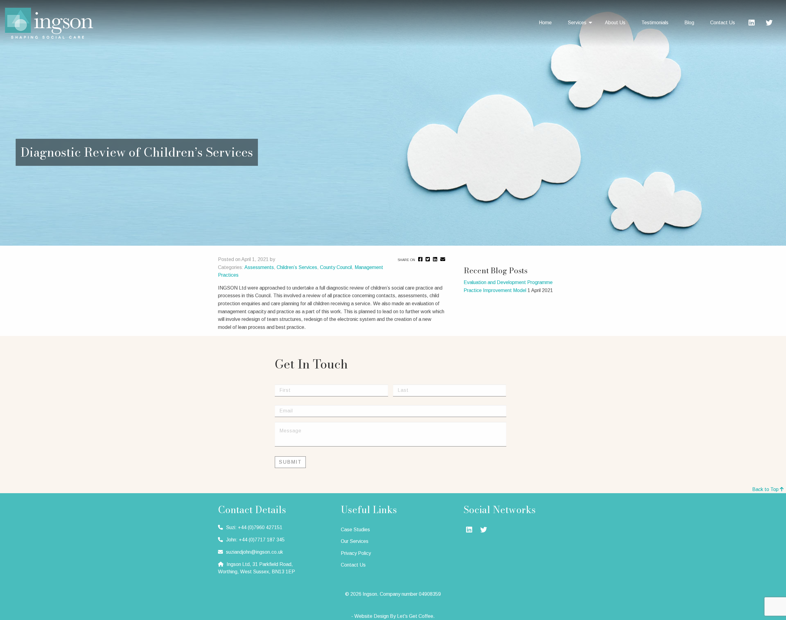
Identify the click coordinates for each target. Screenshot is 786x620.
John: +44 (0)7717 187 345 (255, 539)
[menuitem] (548, 23)
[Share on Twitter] (428, 259)
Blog (689, 22)
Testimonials (654, 22)
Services (577, 22)
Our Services (354, 541)
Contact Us (722, 22)
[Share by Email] (442, 259)
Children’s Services (297, 267)
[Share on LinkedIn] (435, 259)
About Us (615, 22)
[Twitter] (769, 23)
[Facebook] (420, 259)
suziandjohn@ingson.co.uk (254, 552)
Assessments (259, 267)
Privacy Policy (356, 553)
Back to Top (766, 489)
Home (545, 22)
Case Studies (355, 529)
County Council (336, 267)
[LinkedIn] (752, 23)
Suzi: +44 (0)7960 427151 (254, 527)
